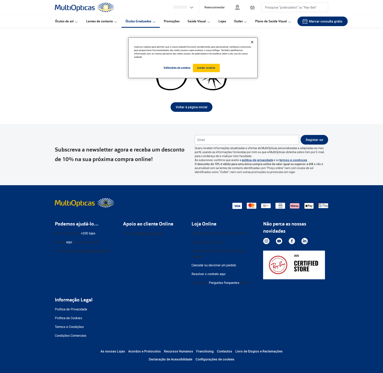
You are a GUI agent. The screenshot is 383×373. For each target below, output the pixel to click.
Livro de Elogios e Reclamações (259, 351)
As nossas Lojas (113, 351)
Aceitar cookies (206, 67)
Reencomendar (214, 7)
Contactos (224, 351)
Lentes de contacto (99, 21)
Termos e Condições (69, 327)
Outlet (238, 21)
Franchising (205, 351)
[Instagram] (266, 241)
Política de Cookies (68, 318)
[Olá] (183, 7)
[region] (193, 57)
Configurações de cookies (214, 359)
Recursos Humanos (178, 351)
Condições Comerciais (70, 336)
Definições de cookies (177, 67)
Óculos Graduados (138, 21)
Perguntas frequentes (224, 283)
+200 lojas (88, 233)
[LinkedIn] (304, 241)
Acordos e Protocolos (144, 351)
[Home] (84, 7)
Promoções (172, 21)
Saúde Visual (197, 21)
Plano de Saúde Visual (271, 21)
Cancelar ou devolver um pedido (214, 265)
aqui (69, 242)
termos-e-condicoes (293, 160)
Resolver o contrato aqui (208, 274)
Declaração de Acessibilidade (170, 359)
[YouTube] (279, 241)
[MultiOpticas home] (85, 203)
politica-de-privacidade (257, 160)
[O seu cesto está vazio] (252, 7)
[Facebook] (292, 241)
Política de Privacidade (71, 309)
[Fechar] (252, 42)
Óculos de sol (64, 21)
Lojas (222, 21)
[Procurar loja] (237, 7)
